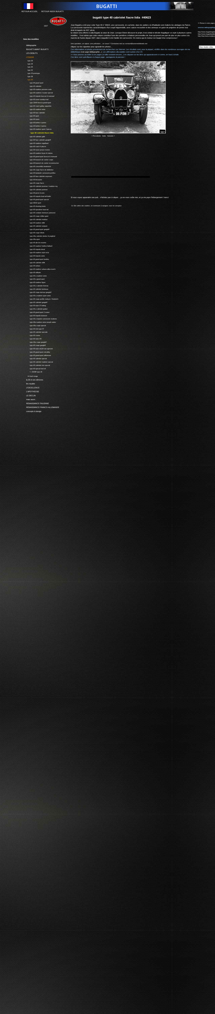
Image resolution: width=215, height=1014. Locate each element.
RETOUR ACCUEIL (30, 11)
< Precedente (96, 136)
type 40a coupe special (34, 325)
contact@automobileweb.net (136, 43)
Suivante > (111, 136)
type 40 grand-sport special (36, 199)
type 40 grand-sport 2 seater (36, 312)
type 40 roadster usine (34, 109)
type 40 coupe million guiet (35, 215)
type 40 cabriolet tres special (36, 365)
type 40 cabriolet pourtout (35, 189)
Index (104, 136)
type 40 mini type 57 (33, 328)
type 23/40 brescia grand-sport (37, 102)
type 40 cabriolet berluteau (35, 288)
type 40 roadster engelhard (35, 143)
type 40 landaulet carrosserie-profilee (39, 172)
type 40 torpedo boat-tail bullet (37, 196)
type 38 (28, 76)
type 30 (28, 66)
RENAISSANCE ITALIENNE (36, 402)
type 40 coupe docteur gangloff (37, 292)
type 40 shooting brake (34, 206)
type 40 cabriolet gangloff (35, 302)
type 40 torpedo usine (34, 255)
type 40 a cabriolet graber (35, 308)
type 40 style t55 (32, 338)
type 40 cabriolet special (35, 358)
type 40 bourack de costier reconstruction (41, 162)
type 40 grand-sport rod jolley (36, 351)
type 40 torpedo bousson (35, 315)
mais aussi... (29, 398)
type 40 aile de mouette (34, 242)
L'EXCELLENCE (31, 387)
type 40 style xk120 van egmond (38, 348)
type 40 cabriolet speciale (35, 331)
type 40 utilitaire (32, 272)
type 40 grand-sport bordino (36, 259)
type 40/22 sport (32, 202)
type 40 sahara (31, 265)
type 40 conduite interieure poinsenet (39, 212)
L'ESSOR (28, 56)
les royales (29, 383)
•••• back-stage (30, 376)
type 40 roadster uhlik (34, 222)
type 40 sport (31, 115)
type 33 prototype (31, 73)
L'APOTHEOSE (31, 391)
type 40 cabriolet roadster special (38, 361)
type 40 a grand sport (34, 278)
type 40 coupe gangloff (34, 345)
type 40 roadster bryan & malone (38, 153)
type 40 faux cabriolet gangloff (37, 139)
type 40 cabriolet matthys (35, 219)
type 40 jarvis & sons (34, 192)
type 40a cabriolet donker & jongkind (39, 235)
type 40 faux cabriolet (34, 112)
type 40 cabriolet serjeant (35, 225)
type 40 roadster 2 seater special (38, 92)
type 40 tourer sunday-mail (35, 99)
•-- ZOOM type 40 (32, 371)
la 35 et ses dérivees (33, 379)
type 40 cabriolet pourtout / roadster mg (40, 186)
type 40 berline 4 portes (34, 122)
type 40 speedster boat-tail (35, 209)
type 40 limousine (32, 179)
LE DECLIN (29, 394)
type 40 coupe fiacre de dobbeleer (38, 169)
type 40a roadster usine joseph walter (39, 322)
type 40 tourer (31, 119)
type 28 (28, 60)
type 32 (28, 69)
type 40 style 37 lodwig (34, 305)
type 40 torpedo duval (34, 249)
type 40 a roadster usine (35, 275)
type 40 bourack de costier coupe (38, 159)
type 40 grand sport (33, 82)
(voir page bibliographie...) (91, 52)
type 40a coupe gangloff (35, 342)
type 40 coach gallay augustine (37, 105)
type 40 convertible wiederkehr (37, 166)
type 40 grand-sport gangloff (36, 229)
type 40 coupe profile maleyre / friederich (40, 298)
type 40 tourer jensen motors (36, 149)
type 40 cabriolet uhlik (34, 262)
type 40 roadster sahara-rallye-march (39, 269)
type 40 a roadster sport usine (37, 295)
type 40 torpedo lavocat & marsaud (38, 95)
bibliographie (29, 44)
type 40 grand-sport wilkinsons (37, 355)
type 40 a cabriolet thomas (35, 285)
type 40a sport (31, 239)
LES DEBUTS (30, 52)
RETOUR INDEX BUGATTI (52, 11)
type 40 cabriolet (32, 86)
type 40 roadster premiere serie (37, 89)
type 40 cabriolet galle (34, 136)
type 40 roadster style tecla (36, 252)
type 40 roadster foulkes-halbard (37, 245)
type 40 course (31, 335)
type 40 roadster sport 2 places (37, 129)
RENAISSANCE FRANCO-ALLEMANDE (41, 406)
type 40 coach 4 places (34, 146)
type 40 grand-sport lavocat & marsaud (40, 156)
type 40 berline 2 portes (34, 125)
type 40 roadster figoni (34, 282)
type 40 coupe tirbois (33, 232)
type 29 (28, 63)
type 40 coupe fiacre (33, 182)
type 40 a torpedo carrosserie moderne (40, 318)
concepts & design (32, 410)
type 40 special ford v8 (34, 368)
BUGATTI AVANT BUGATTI (36, 48)
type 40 (28, 79)
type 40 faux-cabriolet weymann (37, 176)
